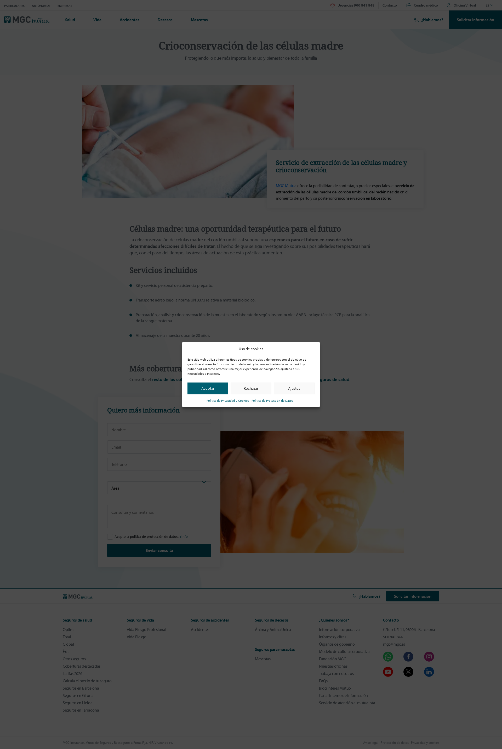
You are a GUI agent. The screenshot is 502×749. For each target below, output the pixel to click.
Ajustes (294, 388)
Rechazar (251, 388)
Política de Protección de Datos (272, 400)
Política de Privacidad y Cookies (228, 400)
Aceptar (207, 388)
